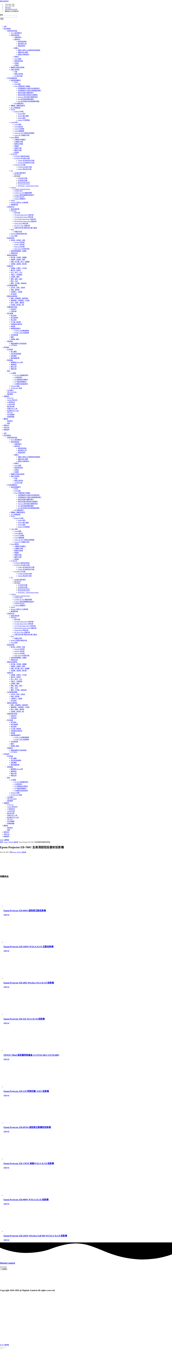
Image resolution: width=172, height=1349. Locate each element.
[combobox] (8, 17)
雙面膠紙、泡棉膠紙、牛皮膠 (20, 300)
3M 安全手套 (18, 76)
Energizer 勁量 (15, 386)
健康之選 (13, 369)
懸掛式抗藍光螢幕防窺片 (26, 92)
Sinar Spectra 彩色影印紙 (21, 249)
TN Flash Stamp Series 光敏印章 (24, 215)
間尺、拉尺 (14, 281)
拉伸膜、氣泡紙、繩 (17, 305)
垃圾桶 (16, 65)
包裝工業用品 (15, 69)
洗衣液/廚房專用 (16, 354)
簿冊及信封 (14, 253)
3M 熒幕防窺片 (19, 103)
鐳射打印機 (18, 150)
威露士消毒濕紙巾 (23, 54)
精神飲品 (13, 364)
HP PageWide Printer (24, 182)
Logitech (13, 187)
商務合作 (6, 425)
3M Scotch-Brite (12, 392)
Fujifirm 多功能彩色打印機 (26, 160)
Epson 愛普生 (15, 137)
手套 (15, 71)
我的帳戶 (10, 421)
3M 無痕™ (10, 390)
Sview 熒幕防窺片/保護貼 (22, 86)
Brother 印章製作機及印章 (19, 233)
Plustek (13, 200)
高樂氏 (16, 56)
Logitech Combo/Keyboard (22, 189)
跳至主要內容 (4, 1)
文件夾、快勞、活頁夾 (18, 287)
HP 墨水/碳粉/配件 (20, 173)
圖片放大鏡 (10, 406)
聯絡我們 (6, 429)
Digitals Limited (7, 1263)
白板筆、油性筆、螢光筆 (19, 264)
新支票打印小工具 (13, 411)
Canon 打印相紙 (19, 129)
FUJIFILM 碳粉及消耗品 (22, 156)
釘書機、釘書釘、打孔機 (19, 268)
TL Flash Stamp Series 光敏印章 (23, 217)
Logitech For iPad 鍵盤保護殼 (23, 193)
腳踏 (12, 337)
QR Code (10, 412)
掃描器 (16, 146)
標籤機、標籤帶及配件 (18, 105)
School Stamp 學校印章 (21, 223)
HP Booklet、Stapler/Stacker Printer (28, 186)
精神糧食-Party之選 (17, 362)
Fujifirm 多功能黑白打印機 (26, 162)
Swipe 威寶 (17, 59)
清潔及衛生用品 (12, 31)
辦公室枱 (13, 315)
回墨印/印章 (18, 231)
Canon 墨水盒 (18, 126)
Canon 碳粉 (17, 124)
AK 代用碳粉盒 (15, 108)
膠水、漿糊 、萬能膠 (17, 302)
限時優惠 (10, 394)
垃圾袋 (16, 63)
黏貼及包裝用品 (12, 296)
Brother (13, 109)
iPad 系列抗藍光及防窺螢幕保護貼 (28, 101)
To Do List (10, 398)
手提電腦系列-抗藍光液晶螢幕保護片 (29, 90)
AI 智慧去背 (11, 402)
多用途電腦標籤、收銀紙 (19, 251)
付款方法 (6, 427)
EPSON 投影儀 (13, 842)
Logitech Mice (18, 191)
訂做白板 (13, 311)
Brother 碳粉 (21, 118)
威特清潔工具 (22, 43)
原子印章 (17, 213)
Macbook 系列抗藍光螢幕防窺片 (28, 97)
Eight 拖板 (17, 84)
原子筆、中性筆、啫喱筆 (19, 257)
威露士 (16, 48)
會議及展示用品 (12, 307)
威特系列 (17, 39)
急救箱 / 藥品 (15, 339)
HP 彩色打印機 (22, 178)
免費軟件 (6, 396)
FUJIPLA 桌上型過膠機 (21, 333)
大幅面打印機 (18, 141)
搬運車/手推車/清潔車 (17, 67)
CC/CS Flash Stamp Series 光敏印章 (25, 219)
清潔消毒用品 (15, 35)
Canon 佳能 (14, 122)
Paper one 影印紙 (19, 246)
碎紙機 (13, 326)
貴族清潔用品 (18, 61)
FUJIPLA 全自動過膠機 (21, 330)
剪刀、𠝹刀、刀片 (16, 272)
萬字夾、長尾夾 (16, 270)
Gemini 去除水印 (12, 400)
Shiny (12, 229)
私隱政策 (51, 1273)
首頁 (1, 842)
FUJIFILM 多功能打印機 (22, 158)
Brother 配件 (21, 113)
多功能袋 (13, 294)
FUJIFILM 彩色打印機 (25, 167)
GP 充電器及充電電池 (21, 379)
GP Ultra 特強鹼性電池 (21, 375)
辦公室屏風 (14, 317)
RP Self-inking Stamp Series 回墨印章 (25, 221)
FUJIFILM (14, 154)
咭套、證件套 (15, 289)
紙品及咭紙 (10, 238)
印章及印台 (10, 207)
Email (2, 1267)
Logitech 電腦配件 (19, 199)
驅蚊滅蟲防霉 (15, 358)
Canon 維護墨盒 (19, 131)
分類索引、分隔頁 (16, 292)
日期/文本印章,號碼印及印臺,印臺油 (25, 228)
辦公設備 (10, 313)
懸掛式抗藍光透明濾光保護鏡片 (28, 95)
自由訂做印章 (15, 209)
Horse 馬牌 (14, 236)
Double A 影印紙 (19, 244)
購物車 (6, 419)
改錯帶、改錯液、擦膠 (18, 259)
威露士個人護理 (23, 52)
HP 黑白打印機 (22, 180)
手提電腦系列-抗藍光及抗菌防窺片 (29, 88)
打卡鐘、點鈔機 (16, 322)
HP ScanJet (17, 174)
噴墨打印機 (18, 148)
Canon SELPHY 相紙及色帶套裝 (24, 133)
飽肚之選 (13, 366)
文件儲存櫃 (14, 335)
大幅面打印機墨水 (20, 139)
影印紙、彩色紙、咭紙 (18, 240)
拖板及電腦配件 (16, 80)
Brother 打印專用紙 (24, 120)
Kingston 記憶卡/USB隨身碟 (19, 202)
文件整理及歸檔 (12, 285)
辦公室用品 (7, 28)
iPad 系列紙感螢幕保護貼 (26, 99)
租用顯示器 (14, 204)
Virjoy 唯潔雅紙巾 (16, 33)
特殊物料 (10, 341)
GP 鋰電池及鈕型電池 (21, 384)
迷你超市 (6, 347)
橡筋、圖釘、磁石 (16, 279)
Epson (6, 842)
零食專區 (10, 360)
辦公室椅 (13, 320)
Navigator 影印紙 (19, 242)
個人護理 (13, 351)
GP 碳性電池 (18, 377)
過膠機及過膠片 (16, 328)
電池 (8, 371)
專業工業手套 (18, 74)
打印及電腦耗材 (12, 78)
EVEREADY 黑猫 (16, 388)
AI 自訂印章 (11, 404)
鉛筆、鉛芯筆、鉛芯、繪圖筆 (20, 261)
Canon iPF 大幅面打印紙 (21, 135)
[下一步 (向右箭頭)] (2, 1348)
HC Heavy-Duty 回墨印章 (22, 225)
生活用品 (10, 349)
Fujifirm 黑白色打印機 (24, 169)
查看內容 (6, 915)
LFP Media (14, 345)
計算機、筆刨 (15, 277)
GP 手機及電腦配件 (20, 382)
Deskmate (13, 210)
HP (12, 171)
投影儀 (16, 152)
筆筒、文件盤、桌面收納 (19, 283)
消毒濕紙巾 (18, 37)
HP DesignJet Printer (24, 184)
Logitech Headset (19, 196)
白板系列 (13, 309)
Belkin (16, 82)
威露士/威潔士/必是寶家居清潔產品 (29, 50)
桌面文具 (10, 266)
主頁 (5, 26)
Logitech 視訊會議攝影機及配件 (24, 195)
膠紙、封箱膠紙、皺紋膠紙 (19, 298)
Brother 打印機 (18, 111)
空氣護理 (13, 356)
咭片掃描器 (10, 414)
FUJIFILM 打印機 (19, 165)
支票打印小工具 (12, 408)
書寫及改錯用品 (12, 255)
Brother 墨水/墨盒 (23, 116)
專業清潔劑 (21, 46)
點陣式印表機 (18, 144)
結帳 (8, 423)
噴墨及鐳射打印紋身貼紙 (19, 343)
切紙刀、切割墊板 (16, 274)
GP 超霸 (13, 373)
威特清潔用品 (22, 41)
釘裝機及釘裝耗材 (16, 324)
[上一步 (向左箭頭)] (0, 1348)
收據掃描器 (10, 416)
